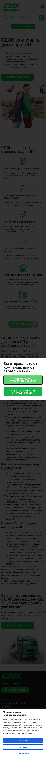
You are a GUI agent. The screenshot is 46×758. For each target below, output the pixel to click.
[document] (23, 379)
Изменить (23, 747)
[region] (23, 733)
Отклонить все (23, 753)
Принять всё (23, 741)
